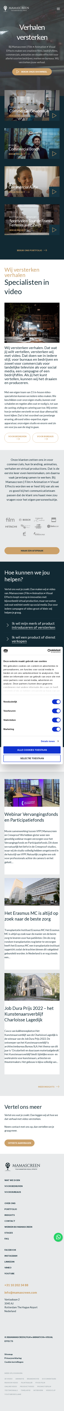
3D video (8, 1379)
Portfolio (10, 1209)
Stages (8, 1232)
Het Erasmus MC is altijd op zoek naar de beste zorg (31, 915)
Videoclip (51, 1390)
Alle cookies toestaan (32, 750)
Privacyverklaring (13, 1358)
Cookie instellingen (13, 1362)
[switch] (56, 711)
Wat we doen (12, 1180)
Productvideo (27, 1386)
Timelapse (25, 1390)
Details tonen (48, 741)
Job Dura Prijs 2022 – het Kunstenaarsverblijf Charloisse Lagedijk (29, 1013)
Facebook (10, 1250)
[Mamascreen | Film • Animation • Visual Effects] (16, 9)
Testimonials (11, 1390)
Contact (9, 1221)
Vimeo (7, 1267)
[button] (32, 625)
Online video (10, 1386)
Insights (9, 1215)
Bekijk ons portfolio (29, 250)
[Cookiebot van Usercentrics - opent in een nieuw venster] (48, 651)
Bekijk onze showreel (34, 71)
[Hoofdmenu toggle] (58, 8)
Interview (38, 1390)
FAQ (6, 1238)
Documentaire (49, 1379)
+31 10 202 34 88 (16, 1285)
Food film (40, 1383)
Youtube (9, 1273)
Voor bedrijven (17, 436)
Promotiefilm (44, 1386)
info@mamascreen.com (20, 1292)
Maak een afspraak (32, 550)
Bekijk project (17, 116)
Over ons (9, 1203)
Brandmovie (33, 1379)
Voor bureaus (45, 436)
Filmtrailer (26, 1383)
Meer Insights (46, 1086)
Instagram (10, 1256)
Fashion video (11, 1383)
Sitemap (8, 1354)
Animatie (19, 1379)
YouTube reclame (12, 1394)
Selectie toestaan (32, 758)
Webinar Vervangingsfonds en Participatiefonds (31, 817)
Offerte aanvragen (19, 1143)
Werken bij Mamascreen (18, 1227)
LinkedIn (9, 1261)
